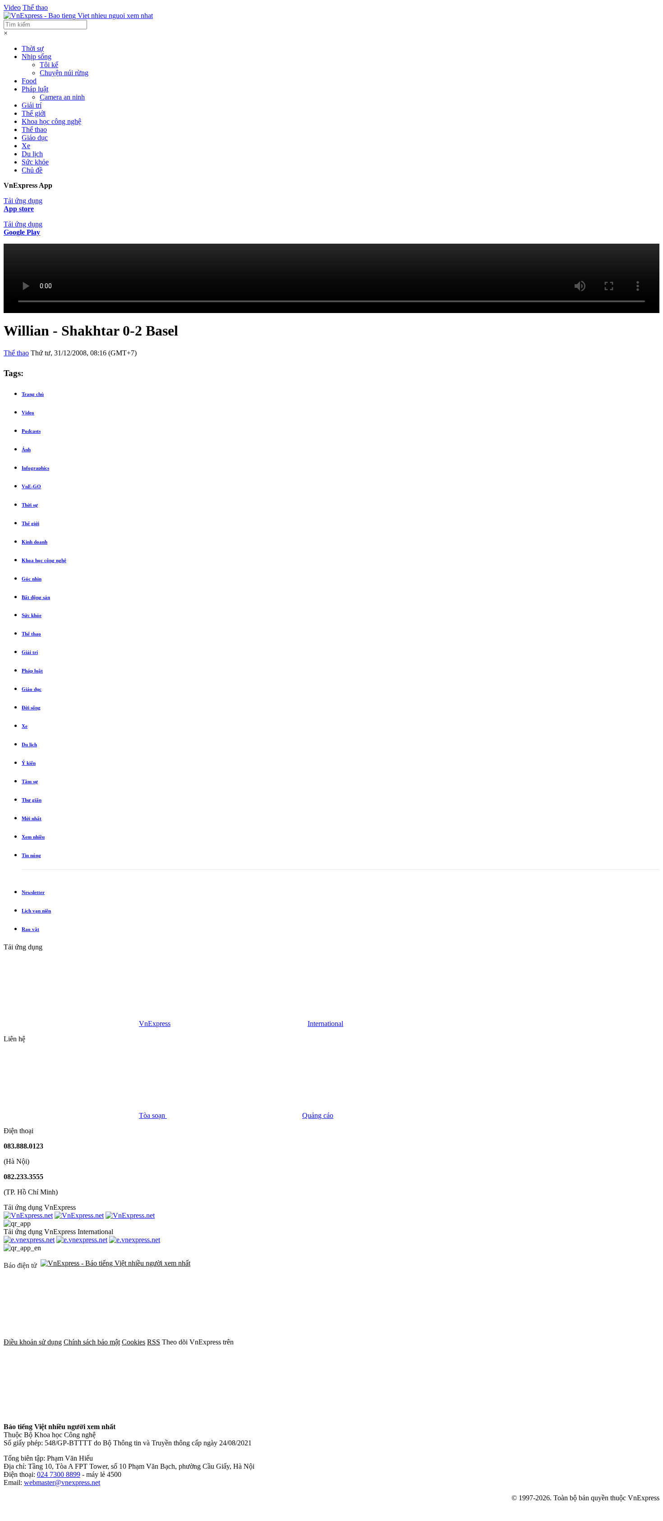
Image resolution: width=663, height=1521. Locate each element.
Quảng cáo (317, 1115)
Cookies (133, 1342)
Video (12, 7)
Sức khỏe (35, 162)
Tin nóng (31, 855)
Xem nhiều (33, 837)
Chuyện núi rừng (64, 73)
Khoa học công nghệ (51, 121)
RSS (153, 1342)
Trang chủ (33, 394)
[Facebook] (303, 1342)
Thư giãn (31, 800)
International (325, 1023)
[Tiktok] (71, 1411)
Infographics (35, 468)
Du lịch (32, 154)
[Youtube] (577, 1342)
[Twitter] (440, 1342)
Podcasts (31, 431)
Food (29, 81)
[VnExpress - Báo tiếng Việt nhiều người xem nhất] (78, 15)
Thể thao (35, 7)
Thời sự (33, 48)
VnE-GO (31, 486)
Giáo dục (35, 137)
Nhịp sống (36, 56)
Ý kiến (29, 763)
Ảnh (26, 449)
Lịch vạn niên (36, 910)
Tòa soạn (153, 1115)
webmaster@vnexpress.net (62, 1482)
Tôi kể (49, 64)
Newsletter (33, 892)
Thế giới (34, 113)
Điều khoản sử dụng (33, 1342)
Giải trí (31, 105)
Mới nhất (31, 818)
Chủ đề (32, 170)
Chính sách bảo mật (92, 1342)
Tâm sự (30, 781)
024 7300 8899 (58, 1474)
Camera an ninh (62, 97)
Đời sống (31, 707)
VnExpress (154, 1023)
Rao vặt (30, 929)
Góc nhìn (31, 578)
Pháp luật (35, 89)
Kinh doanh (34, 542)
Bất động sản (36, 597)
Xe (26, 146)
